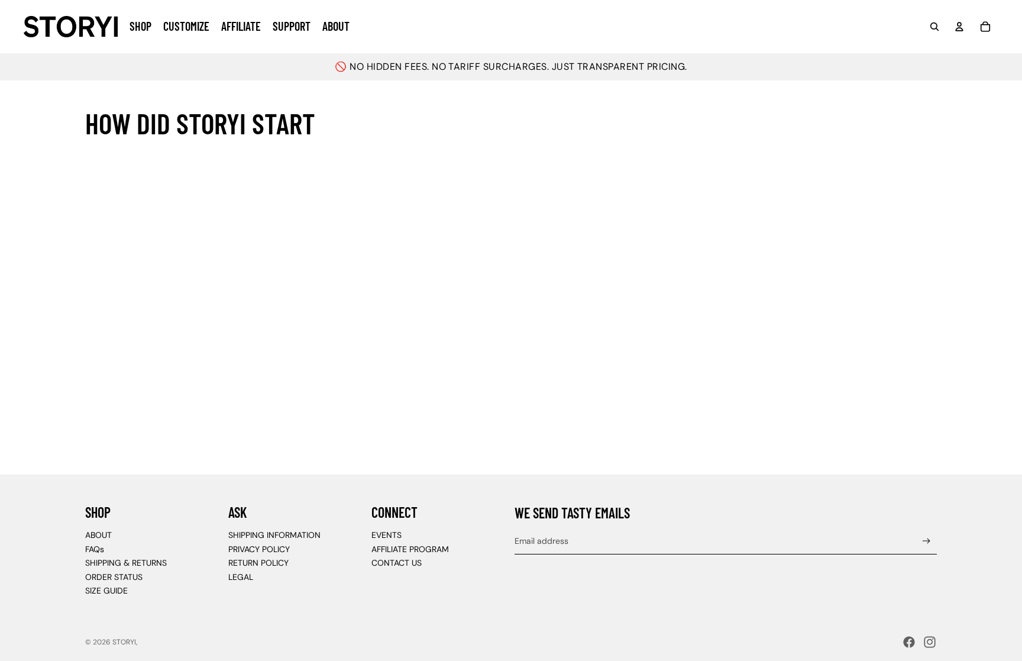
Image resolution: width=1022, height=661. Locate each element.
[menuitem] (140, 27)
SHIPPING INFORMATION (274, 535)
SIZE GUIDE (106, 590)
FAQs (94, 549)
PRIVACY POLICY (259, 549)
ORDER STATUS (114, 577)
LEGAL (240, 577)
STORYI (124, 642)
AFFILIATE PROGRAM (410, 549)
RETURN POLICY (258, 562)
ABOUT (98, 535)
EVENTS (386, 535)
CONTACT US (396, 562)
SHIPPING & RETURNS (126, 562)
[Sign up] (926, 541)
